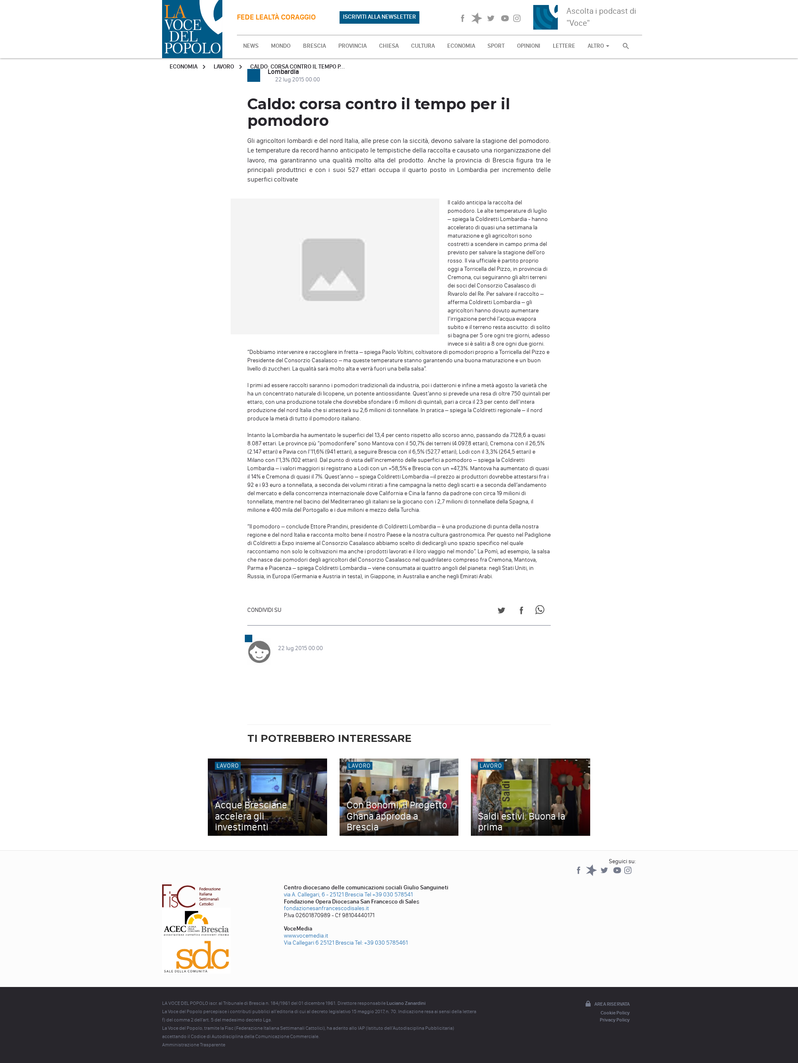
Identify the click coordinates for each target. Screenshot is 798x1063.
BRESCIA (314, 45)
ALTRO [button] (596, 45)
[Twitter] (604, 874)
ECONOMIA (461, 45)
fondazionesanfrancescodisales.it (326, 908)
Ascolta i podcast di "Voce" (601, 17)
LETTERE (564, 45)
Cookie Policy (615, 1013)
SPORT (496, 45)
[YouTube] (617, 874)
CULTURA (423, 45)
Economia (183, 66)
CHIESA (389, 45)
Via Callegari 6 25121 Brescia (319, 942)
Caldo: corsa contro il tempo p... (297, 66)
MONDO (281, 45)
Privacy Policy (615, 1020)
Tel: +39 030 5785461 (381, 942)
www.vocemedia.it (306, 935)
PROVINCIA (352, 45)
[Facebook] (579, 874)
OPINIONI (528, 45)
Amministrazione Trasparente (193, 1045)
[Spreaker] (592, 874)
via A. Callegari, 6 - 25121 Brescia (323, 894)
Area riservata (612, 1004)
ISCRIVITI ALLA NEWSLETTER (379, 16)
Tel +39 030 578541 (389, 894)
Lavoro (224, 66)
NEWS (251, 45)
